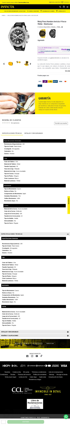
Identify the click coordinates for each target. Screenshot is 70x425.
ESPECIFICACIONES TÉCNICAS (12, 133)
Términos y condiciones (39, 372)
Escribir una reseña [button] (61, 123)
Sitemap (51, 374)
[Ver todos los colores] (62, 27)
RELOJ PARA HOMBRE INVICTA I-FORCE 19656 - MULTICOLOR (23, 15)
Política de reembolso (39, 374)
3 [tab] (33, 62)
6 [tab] (33, 69)
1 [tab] (33, 57)
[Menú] (67, 7)
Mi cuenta (26, 372)
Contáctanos (66, 2)
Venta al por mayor (10, 377)
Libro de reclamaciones (56, 372)
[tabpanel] (9, 63)
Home (3, 15)
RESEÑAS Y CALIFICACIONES (9, 335)
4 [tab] (33, 64)
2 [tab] (33, 59)
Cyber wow (42, 377)
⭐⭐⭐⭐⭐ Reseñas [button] (68, 205)
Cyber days (33, 377)
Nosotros (7, 372)
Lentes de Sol (23, 377)
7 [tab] (33, 71)
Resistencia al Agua (35, 379)
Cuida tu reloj (17, 372)
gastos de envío (54, 58)
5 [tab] (33, 66)
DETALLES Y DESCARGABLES (33, 133)
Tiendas (12, 374)
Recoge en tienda (62, 374)
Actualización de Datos (56, 377)
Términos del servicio (24, 374)
